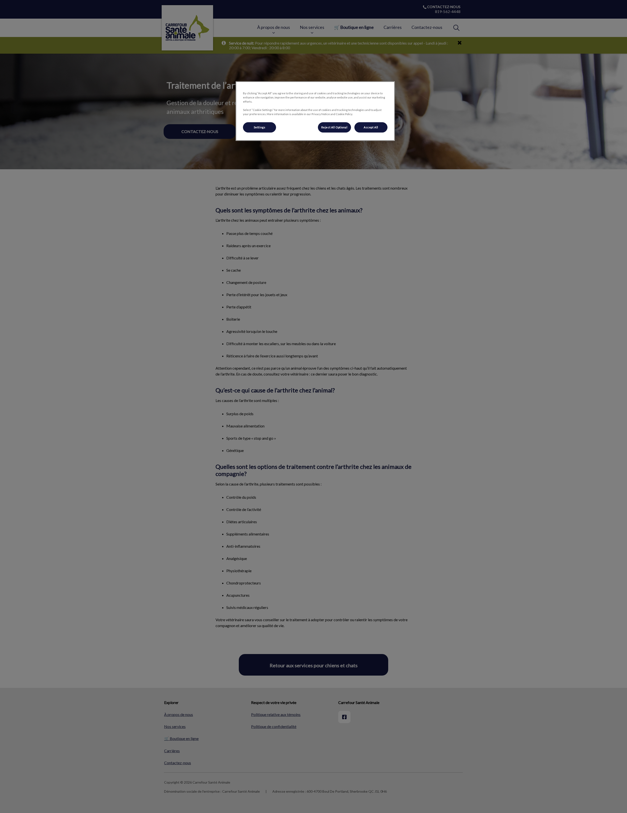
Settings (259, 127)
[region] (315, 111)
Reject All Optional (334, 127)
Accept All (371, 127)
